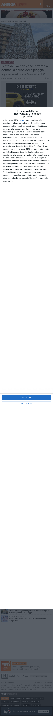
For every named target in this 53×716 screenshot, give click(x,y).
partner (22, 120)
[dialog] (26, 358)
